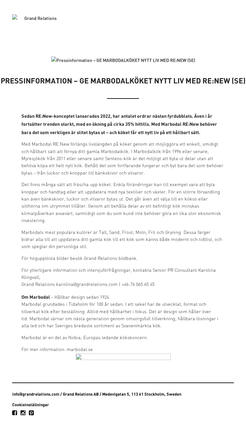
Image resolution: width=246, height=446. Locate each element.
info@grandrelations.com (35, 394)
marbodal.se (80, 349)
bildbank (127, 258)
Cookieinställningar (30, 404)
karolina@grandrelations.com (87, 284)
